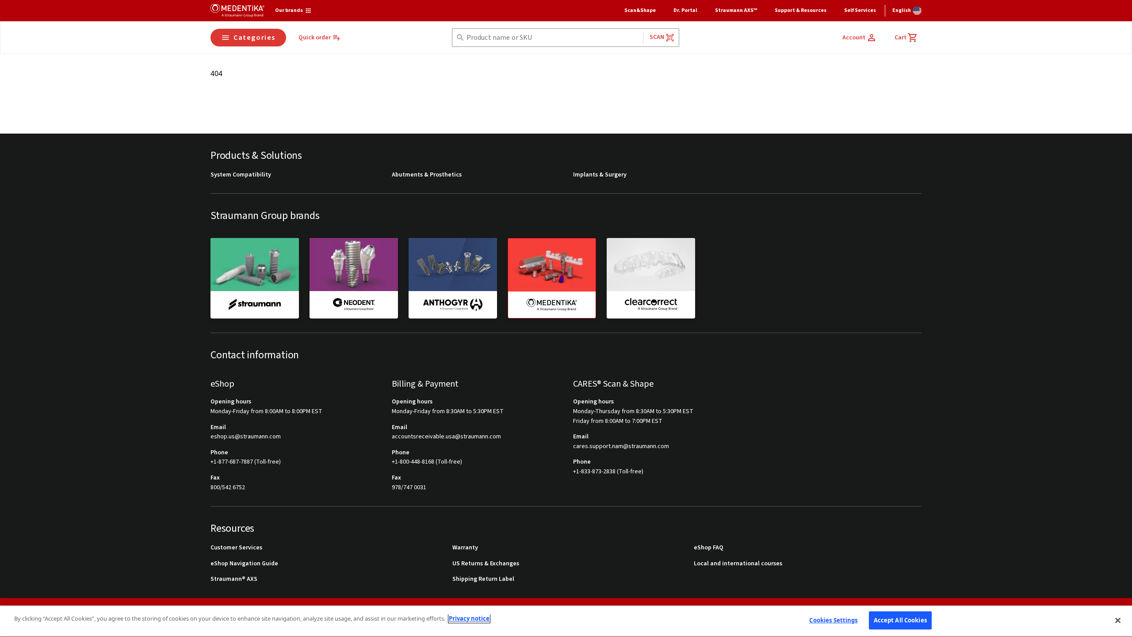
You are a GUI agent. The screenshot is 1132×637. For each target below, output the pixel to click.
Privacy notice (469, 618)
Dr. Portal (685, 10)
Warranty (465, 548)
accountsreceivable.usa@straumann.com (446, 437)
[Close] (1118, 620)
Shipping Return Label (483, 579)
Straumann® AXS (233, 579)
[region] (566, 621)
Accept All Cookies (900, 620)
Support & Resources (800, 10)
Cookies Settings (833, 620)
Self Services (860, 10)
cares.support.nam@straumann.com (621, 446)
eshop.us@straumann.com (245, 437)
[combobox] (553, 38)
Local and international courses (738, 564)
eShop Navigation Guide (244, 564)
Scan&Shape (640, 10)
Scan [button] (657, 37)
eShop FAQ (708, 548)
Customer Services (236, 548)
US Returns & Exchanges (485, 564)
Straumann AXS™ (736, 10)
